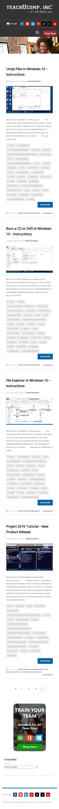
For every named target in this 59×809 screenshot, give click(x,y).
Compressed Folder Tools (19, 150)
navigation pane (38, 479)
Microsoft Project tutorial (20, 633)
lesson (22, 177)
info (11, 172)
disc (38, 315)
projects (34, 646)
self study (46, 177)
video (46, 190)
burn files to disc (16, 310)
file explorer (23, 159)
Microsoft (26, 213)
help (22, 168)
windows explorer (17, 199)
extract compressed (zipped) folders (23, 154)
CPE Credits (14, 610)
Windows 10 (38, 195)
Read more (45, 204)
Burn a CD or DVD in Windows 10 (21, 306)
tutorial (35, 181)
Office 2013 (44, 669)
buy (11, 606)
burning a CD (45, 310)
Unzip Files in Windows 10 (32, 186)
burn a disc (43, 306)
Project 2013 (27, 672)
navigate (23, 479)
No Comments (48, 213)
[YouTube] (55, 24)
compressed (24, 145)
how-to (46, 168)
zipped (31, 199)
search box (26, 483)
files (37, 163)
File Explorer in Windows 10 (20, 163)
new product (40, 633)
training (22, 181)
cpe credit (40, 606)
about (12, 145)
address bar (24, 457)
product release (16, 637)
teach (12, 181)
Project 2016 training (18, 642)
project (30, 637)
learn (12, 177)
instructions (38, 172)
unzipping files (15, 190)
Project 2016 (43, 637)
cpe (30, 606)
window (13, 195)
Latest (20, 213)
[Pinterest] (38, 24)
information (23, 172)
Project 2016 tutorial (39, 642)
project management (18, 646)
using (36, 190)
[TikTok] (44, 24)
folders (13, 168)
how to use (34, 168)
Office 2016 (10, 672)
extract (47, 150)
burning (31, 310)
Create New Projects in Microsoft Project (25, 615)
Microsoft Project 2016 (18, 624)
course (36, 150)
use (27, 190)
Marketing (27, 669)
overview (33, 177)
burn (22, 301)
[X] (49, 24)
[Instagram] (27, 24)
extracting (46, 154)
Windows (24, 195)
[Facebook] (22, 24)
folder (47, 163)
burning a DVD (15, 315)
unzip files (14, 186)
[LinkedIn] (33, 24)
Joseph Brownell (34, 81)
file (11, 159)
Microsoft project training (20, 628)
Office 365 (18, 672)
